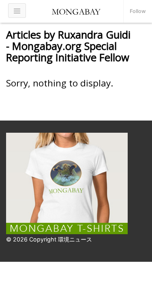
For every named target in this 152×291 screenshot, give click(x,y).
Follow (138, 11)
